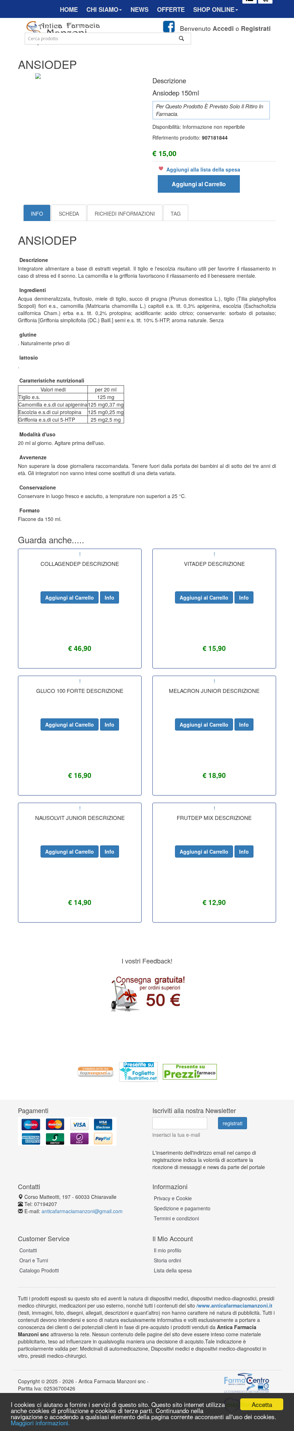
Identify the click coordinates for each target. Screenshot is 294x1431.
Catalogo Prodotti (39, 1270)
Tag (176, 213)
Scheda (69, 213)
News (139, 9)
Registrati (256, 28)
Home (69, 9)
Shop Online (213, 9)
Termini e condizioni (176, 1218)
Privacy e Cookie (173, 1198)
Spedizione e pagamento (182, 1208)
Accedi (223, 28)
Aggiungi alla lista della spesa (203, 169)
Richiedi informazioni (125, 213)
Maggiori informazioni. (40, 1422)
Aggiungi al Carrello (199, 184)
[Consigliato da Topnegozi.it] (96, 1071)
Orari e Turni (33, 1260)
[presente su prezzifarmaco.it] (190, 1071)
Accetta (262, 1404)
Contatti (28, 1250)
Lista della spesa (173, 1270)
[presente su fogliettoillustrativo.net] (138, 1071)
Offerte (171, 9)
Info (37, 213)
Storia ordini (167, 1260)
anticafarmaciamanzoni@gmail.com (82, 1211)
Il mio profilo (167, 1250)
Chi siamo (102, 9)
